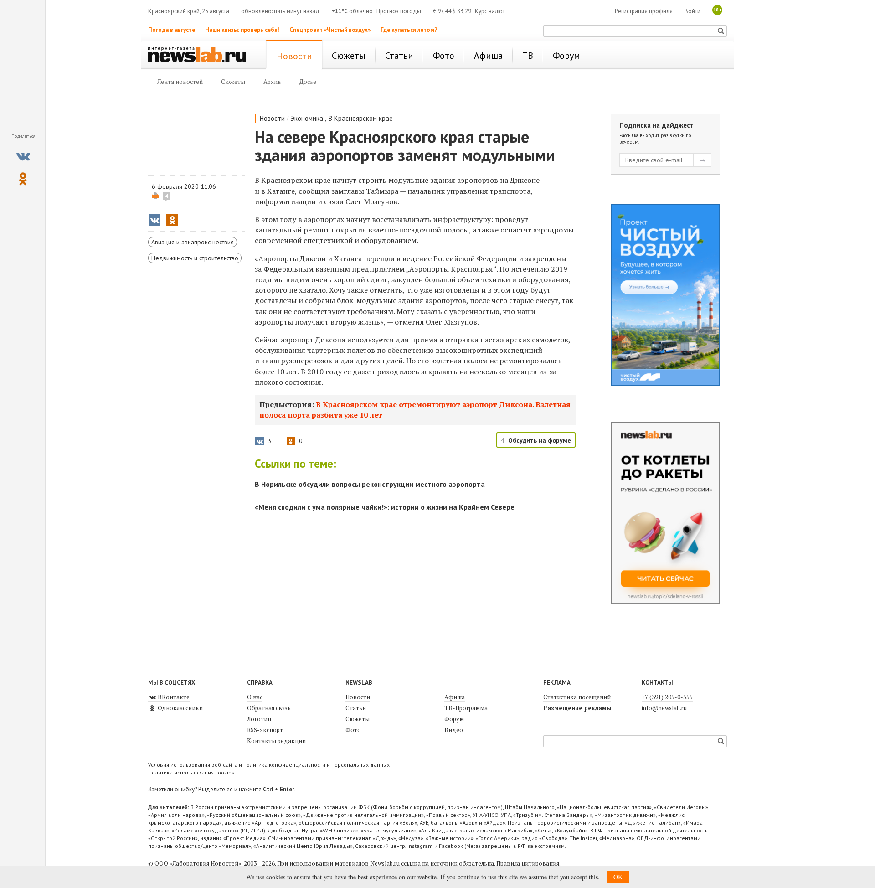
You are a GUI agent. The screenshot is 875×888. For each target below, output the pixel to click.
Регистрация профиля (644, 11)
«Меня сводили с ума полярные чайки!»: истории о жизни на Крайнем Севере (385, 506)
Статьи (355, 708)
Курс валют (490, 11)
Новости (272, 118)
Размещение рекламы (577, 708)
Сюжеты (357, 719)
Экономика (306, 118)
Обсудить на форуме (539, 440)
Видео (453, 730)
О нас (254, 697)
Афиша (454, 697)
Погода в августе (171, 30)
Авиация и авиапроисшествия (192, 242)
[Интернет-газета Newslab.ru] (201, 56)
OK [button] (618, 877)
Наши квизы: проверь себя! (242, 30)
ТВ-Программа (466, 708)
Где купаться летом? (409, 30)
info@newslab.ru (664, 708)
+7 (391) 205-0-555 (667, 697)
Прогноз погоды (398, 11)
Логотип (259, 719)
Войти (692, 11)
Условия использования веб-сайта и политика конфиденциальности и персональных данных (269, 764)
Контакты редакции (276, 741)
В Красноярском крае (361, 118)
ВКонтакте (173, 697)
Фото (353, 730)
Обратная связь (269, 708)
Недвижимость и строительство (194, 258)
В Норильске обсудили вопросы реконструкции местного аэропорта (370, 484)
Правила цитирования (527, 863)
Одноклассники (179, 708)
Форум (454, 719)
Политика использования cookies (191, 772)
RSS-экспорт (265, 730)
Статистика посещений (577, 697)
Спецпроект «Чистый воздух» (330, 30)
